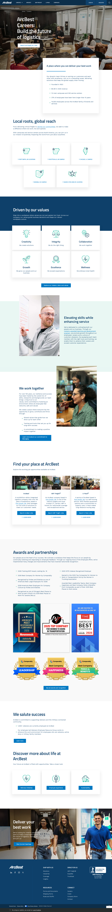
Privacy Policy (20, 906)
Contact (70, 899)
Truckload (70, 876)
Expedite (70, 874)
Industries (46, 874)
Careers (29, 11)
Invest (69, 894)
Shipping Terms (48, 894)
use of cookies (37, 910)
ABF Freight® (71, 871)
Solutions (46, 871)
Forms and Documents (50, 891)
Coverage (46, 876)
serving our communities (46, 127)
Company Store (72, 896)
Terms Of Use (12, 906)
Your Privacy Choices (33, 906)
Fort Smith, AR (21, 503)
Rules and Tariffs (48, 896)
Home (23, 11)
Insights (45, 879)
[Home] (16, 867)
